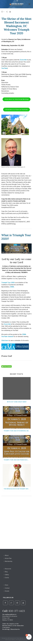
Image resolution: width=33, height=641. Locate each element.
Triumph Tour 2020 (7, 282)
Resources (8, 568)
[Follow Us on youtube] (23, 602)
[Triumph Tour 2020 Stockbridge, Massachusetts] (17, 417)
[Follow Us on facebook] (5, 602)
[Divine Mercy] (16, 4)
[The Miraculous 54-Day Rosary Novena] (17, 475)
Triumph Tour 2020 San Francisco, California (17, 460)
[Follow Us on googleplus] (11, 602)
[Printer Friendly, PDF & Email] (6, 366)
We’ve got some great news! (16, 402)
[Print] (11, 12)
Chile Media (20, 638)
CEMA (12, 287)
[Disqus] (16, 523)
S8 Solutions (11, 638)
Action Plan (8, 558)
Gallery (7, 574)
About (7, 555)
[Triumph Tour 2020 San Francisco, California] (17, 446)
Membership (8, 561)
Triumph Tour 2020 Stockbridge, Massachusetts (17, 430)
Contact (7, 588)
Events (7, 577)
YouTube (4, 68)
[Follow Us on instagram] (17, 602)
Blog (6, 571)
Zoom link (23, 60)
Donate (7, 591)
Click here (4, 340)
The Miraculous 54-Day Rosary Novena (17, 489)
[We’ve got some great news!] (17, 388)
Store (6, 585)
